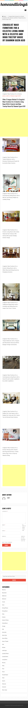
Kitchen (3, 647)
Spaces (3, 680)
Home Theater (5, 641)
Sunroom (4, 687)
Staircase (4, 684)
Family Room (5, 623)
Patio (3, 665)
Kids (3, 644)
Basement (4, 592)
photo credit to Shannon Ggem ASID (12, 96)
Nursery (3, 662)
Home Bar (4, 632)
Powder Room (5, 674)
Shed (3, 677)
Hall (3, 629)
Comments (5, 511)
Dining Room (5, 611)
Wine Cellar (4, 690)
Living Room (4, 659)
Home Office (4, 638)
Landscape (4, 650)
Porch (3, 671)
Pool (3, 668)
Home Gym (4, 635)
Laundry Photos (5, 653)
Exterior (3, 617)
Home (4, 16)
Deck (3, 605)
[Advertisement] (14, 59)
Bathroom (4, 595)
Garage (3, 626)
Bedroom (4, 598)
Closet (3, 602)
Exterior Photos (5, 620)
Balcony (4, 589)
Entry (3, 614)
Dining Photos (5, 608)
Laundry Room (5, 656)
